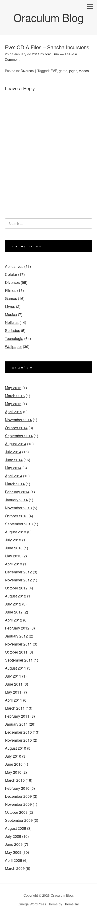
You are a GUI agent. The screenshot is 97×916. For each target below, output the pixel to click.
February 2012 (17, 628)
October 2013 (16, 516)
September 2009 (19, 820)
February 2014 (17, 492)
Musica (11, 314)
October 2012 (16, 588)
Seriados (12, 330)
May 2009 (13, 852)
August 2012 (15, 596)
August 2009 (15, 828)
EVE (54, 70)
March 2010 (15, 780)
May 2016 (13, 387)
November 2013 (18, 508)
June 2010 (14, 764)
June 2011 (14, 684)
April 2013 (13, 564)
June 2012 (14, 612)
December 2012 (18, 572)
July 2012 (13, 604)
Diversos (27, 70)
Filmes (10, 290)
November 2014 (18, 419)
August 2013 (15, 532)
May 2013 (13, 556)
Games (11, 298)
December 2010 (18, 732)
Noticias (12, 322)
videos (84, 70)
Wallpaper (13, 346)
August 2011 (15, 668)
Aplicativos (14, 266)
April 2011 (13, 700)
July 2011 (13, 676)
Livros (10, 306)
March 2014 (15, 484)
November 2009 (18, 804)
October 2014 (16, 427)
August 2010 (15, 748)
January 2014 (16, 500)
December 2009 (18, 796)
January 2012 (16, 636)
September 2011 (19, 660)
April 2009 (13, 860)
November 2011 (18, 644)
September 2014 (19, 435)
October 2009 (16, 812)
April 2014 (13, 475)
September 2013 (19, 524)
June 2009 (14, 844)
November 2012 (18, 580)
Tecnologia (14, 338)
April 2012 (13, 620)
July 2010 (13, 756)
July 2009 (13, 836)
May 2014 (13, 467)
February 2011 (17, 716)
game (63, 70)
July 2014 (13, 451)
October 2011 (16, 652)
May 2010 (13, 772)
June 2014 (14, 459)
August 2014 (15, 443)
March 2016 (15, 395)
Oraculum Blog (48, 17)
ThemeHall (71, 904)
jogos (73, 70)
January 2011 (16, 724)
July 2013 (13, 540)
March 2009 (15, 868)
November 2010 (18, 740)
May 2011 (13, 692)
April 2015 (13, 411)
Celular (11, 274)
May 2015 (13, 403)
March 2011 (15, 708)
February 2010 (17, 788)
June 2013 (14, 548)
